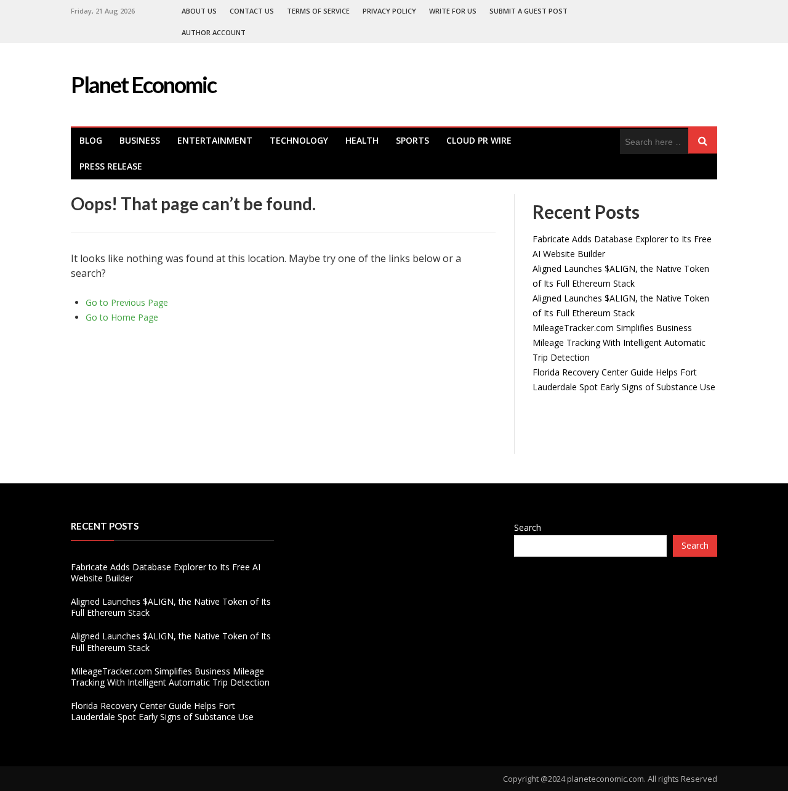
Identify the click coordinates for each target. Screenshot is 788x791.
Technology (299, 140)
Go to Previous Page (127, 302)
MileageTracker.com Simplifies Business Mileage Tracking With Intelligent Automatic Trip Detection (619, 342)
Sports (412, 140)
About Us (199, 10)
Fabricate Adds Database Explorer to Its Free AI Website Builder (165, 572)
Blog (90, 140)
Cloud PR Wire (479, 140)
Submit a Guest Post (528, 10)
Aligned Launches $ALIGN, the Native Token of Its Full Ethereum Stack (171, 607)
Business (139, 140)
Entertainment (214, 140)
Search (527, 527)
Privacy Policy (389, 10)
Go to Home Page (122, 317)
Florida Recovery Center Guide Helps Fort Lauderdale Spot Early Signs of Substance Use (162, 711)
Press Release (110, 166)
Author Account (214, 32)
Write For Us (452, 10)
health (362, 140)
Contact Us (252, 10)
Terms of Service (318, 10)
